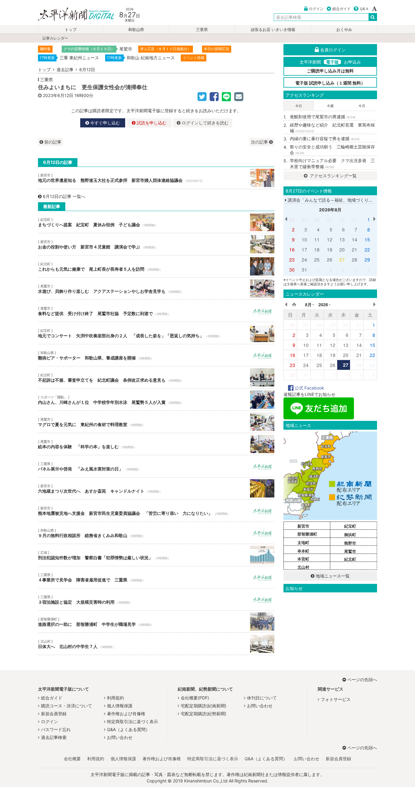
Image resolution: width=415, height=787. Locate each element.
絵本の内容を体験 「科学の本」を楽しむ (156, 444)
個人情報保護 (119, 705)
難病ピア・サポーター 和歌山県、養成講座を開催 (156, 355)
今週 (330, 106)
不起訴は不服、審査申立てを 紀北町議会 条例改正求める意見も (156, 377)
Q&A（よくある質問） (128, 729)
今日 (298, 106)
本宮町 (303, 558)
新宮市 (303, 526)
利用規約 (115, 697)
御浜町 (350, 534)
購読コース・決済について (66, 705)
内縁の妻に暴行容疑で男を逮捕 (325, 138)
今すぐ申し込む (104, 122)
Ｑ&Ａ (364, 8)
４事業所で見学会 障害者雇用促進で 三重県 (156, 577)
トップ (71, 29)
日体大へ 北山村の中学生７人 (156, 644)
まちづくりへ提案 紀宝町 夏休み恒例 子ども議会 (156, 222)
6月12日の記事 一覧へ (64, 196)
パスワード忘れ (56, 729)
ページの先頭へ (362, 679)
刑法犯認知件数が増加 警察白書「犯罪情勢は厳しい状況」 (156, 555)
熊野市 (350, 543)
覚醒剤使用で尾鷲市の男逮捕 (322, 116)
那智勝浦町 (307, 534)
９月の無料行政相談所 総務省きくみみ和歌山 (156, 533)
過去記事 (65, 69)
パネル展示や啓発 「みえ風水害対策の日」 (156, 466)
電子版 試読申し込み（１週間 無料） (330, 82)
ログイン (316, 8)
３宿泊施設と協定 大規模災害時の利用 (156, 599)
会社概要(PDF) (195, 697)
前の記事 (52, 141)
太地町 (303, 542)
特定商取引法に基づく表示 (132, 721)
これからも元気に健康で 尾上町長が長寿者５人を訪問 (156, 266)
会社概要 (72, 758)
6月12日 (87, 69)
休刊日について (262, 697)
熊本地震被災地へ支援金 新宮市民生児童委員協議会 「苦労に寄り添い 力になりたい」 (156, 511)
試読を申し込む (150, 122)
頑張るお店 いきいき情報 (273, 29)
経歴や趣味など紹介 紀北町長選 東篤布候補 (332, 127)
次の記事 (260, 141)
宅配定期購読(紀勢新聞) (203, 713)
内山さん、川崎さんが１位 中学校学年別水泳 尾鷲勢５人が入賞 (156, 400)
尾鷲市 (350, 551)
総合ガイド (341, 8)
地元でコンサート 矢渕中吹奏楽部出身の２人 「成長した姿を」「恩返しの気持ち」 (156, 333)
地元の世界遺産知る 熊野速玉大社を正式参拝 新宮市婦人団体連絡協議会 (156, 178)
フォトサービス (336, 699)
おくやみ (344, 29)
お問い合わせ (119, 737)
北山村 (303, 567)
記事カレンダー (55, 38)
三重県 (202, 29)
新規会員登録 (54, 713)
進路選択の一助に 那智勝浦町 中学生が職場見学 (156, 622)
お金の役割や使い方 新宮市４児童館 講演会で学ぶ (156, 244)
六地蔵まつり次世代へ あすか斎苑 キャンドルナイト (156, 488)
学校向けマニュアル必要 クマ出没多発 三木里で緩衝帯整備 (332, 163)
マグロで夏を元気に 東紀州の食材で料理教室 (156, 422)
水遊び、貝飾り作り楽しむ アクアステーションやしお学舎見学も (156, 289)
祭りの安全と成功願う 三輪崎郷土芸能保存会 (332, 149)
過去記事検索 (54, 737)
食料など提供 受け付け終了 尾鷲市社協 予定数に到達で (156, 311)
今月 (361, 106)
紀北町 (350, 559)
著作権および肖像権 (126, 713)
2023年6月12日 (58, 95)
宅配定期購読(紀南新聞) (203, 705)
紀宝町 (350, 526)
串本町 (303, 551)
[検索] (373, 17)
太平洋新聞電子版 (71, 15)
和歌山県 (136, 29)
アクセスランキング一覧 (333, 175)
